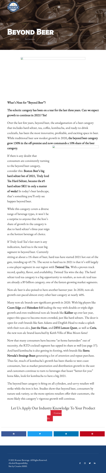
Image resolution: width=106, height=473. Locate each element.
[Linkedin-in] (95, 463)
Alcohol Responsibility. (18, 463)
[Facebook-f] (80, 463)
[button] (59, 7)
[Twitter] (90, 463)
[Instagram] (85, 463)
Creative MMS (20, 466)
